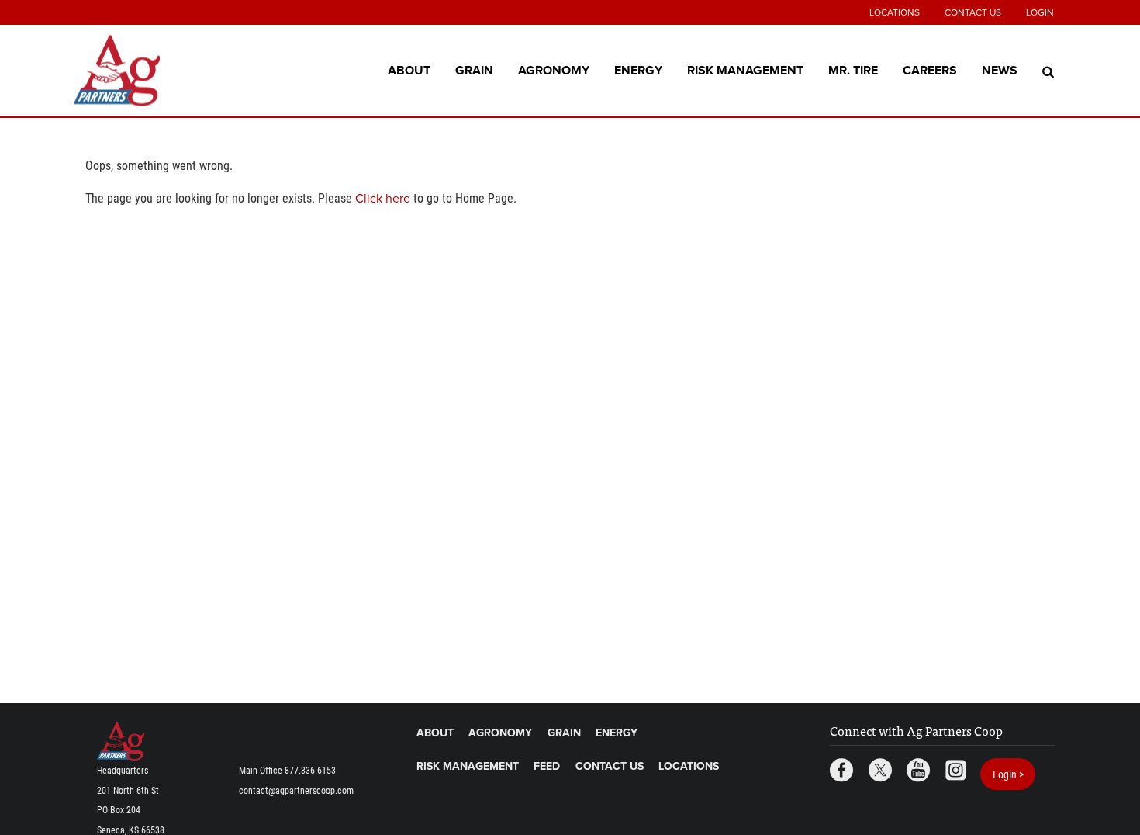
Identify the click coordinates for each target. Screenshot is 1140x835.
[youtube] (918, 771)
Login (1040, 12)
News (999, 70)
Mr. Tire (853, 70)
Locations (894, 12)
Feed (547, 766)
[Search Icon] (1048, 70)
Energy (638, 70)
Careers (930, 70)
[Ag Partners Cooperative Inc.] (171, 71)
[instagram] (955, 771)
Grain (474, 70)
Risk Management (745, 70)
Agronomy (553, 70)
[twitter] (880, 771)
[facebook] (841, 771)
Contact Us (973, 12)
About (409, 70)
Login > (1008, 774)
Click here (382, 198)
